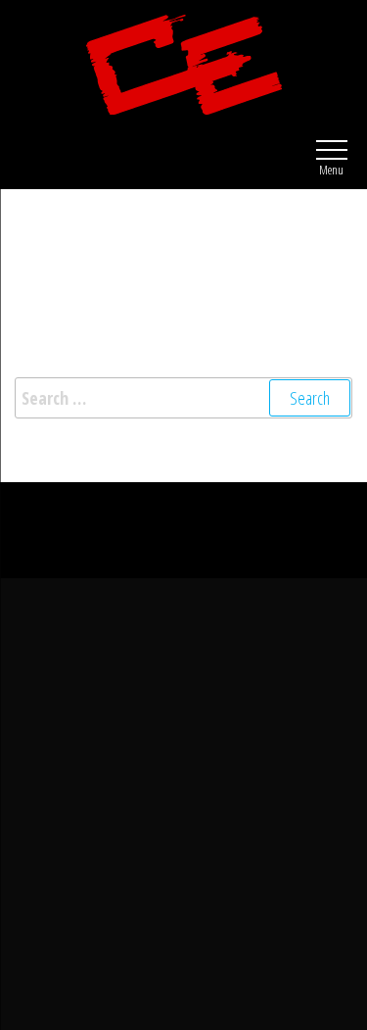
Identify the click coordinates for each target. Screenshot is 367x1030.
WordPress (200, 515)
